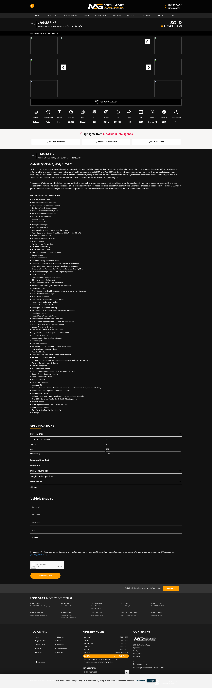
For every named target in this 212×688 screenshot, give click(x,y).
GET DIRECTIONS (89, 668)
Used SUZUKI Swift (66, 615)
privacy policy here (38, 555)
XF (58, 33)
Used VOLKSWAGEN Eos (128, 615)
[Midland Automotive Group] (144, 640)
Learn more (140, 680)
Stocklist (49, 16)
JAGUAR (51, 33)
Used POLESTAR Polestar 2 (38, 615)
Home (37, 16)
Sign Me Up (171, 588)
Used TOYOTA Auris (97, 615)
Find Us (174, 16)
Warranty (117, 16)
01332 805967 (175, 5)
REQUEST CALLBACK (108, 102)
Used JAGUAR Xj (96, 608)
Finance (86, 16)
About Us (130, 16)
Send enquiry (45, 576)
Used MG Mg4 (125, 606)
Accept (151, 681)
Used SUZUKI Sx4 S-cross (68, 617)
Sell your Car (68, 16)
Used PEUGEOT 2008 (157, 606)
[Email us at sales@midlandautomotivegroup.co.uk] (32, 6)
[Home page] (106, 6)
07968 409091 (175, 8)
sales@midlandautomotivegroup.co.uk (150, 667)
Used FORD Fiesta (66, 606)
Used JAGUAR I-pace (97, 606)
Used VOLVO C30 (156, 615)
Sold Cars (161, 16)
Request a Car (40, 641)
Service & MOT (100, 16)
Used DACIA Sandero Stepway (40, 606)
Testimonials (145, 16)
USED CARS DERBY (38, 33)
